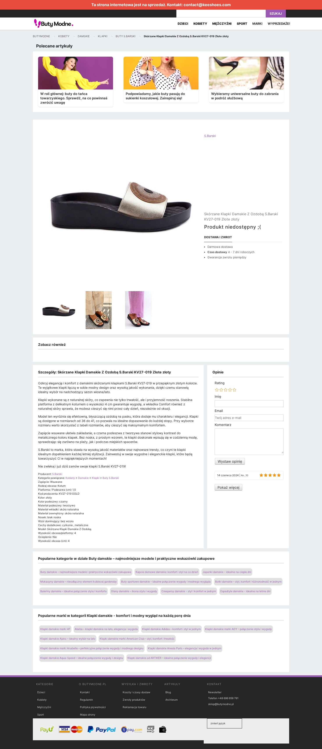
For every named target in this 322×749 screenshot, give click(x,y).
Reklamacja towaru (134, 707)
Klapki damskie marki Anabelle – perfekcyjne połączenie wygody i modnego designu (91, 648)
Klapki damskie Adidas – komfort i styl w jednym (171, 629)
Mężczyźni (44, 707)
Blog (168, 692)
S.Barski (210, 136)
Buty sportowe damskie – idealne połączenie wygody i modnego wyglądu (166, 581)
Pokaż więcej (228, 487)
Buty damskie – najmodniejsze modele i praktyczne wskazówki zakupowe (85, 572)
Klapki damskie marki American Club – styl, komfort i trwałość (137, 638)
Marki (257, 23)
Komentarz (223, 425)
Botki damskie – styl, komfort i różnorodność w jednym (248, 581)
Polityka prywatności (93, 707)
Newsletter (214, 692)
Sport (40, 714)
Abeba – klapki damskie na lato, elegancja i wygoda (106, 629)
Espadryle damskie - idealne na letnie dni (245, 591)
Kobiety (42, 699)
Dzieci (41, 692)
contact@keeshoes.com (207, 4)
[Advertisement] (243, 178)
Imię (218, 397)
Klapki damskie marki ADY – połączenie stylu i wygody (238, 629)
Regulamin (86, 699)
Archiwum (171, 699)
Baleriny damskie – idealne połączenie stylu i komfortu (73, 591)
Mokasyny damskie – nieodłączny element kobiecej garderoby (78, 581)
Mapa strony (87, 714)
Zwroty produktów (134, 699)
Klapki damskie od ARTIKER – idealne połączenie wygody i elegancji (169, 658)
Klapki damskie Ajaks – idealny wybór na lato (67, 638)
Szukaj (276, 13)
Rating (220, 383)
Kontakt (85, 692)
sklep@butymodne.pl (221, 704)
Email (219, 411)
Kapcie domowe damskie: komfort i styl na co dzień (167, 572)
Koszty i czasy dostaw (136, 692)
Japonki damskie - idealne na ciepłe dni (227, 572)
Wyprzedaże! (279, 23)
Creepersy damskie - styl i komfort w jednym (188, 591)
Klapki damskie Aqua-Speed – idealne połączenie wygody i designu (81, 658)
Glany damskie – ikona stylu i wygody (134, 591)
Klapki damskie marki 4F (55, 629)
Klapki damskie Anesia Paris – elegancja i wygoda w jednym (184, 648)
